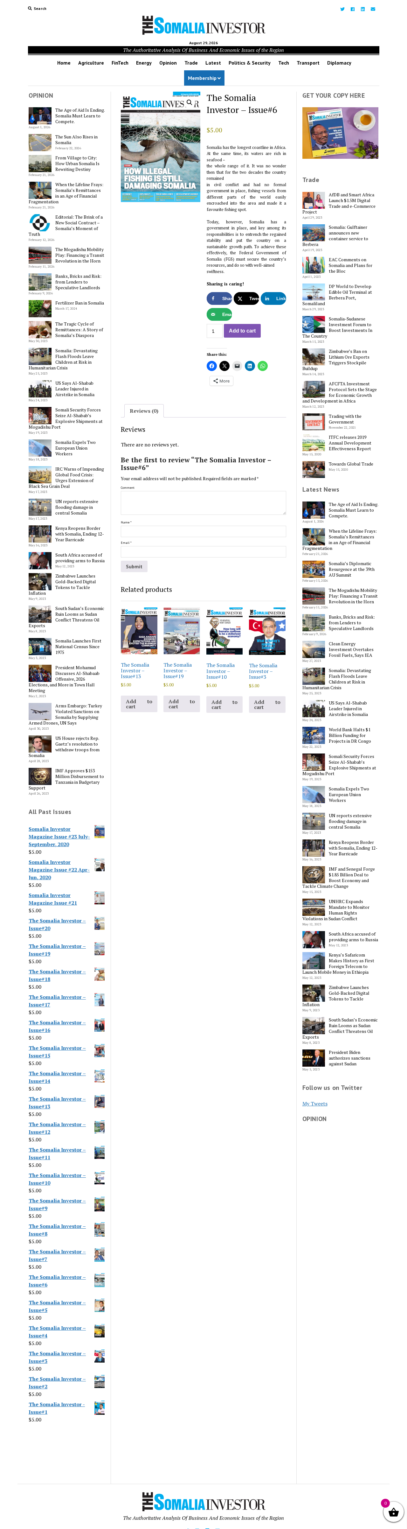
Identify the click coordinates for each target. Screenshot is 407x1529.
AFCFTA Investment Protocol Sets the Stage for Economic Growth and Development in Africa (339, 392)
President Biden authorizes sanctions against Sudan (349, 1058)
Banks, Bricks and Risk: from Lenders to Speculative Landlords (78, 282)
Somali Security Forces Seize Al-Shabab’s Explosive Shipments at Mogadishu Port (66, 418)
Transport (308, 63)
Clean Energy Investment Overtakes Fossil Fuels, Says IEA (351, 649)
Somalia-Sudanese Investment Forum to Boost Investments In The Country (337, 327)
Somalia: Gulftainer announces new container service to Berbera (335, 235)
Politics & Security (250, 63)
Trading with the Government (345, 419)
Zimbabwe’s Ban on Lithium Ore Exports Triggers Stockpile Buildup (336, 359)
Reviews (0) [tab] (144, 410)
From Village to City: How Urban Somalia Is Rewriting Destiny (77, 163)
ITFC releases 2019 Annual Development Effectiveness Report (350, 443)
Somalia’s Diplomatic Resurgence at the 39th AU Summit (352, 569)
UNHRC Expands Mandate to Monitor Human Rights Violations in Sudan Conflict (336, 910)
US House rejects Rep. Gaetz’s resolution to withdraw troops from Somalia (64, 746)
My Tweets (315, 1103)
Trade (191, 63)
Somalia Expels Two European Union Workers (75, 448)
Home (64, 63)
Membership (202, 78)
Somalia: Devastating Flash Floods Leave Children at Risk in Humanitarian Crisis (63, 359)
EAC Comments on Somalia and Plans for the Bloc (350, 265)
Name (126, 522)
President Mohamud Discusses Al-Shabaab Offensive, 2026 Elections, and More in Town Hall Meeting (64, 679)
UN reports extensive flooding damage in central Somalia (76, 507)
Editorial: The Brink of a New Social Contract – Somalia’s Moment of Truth (66, 225)
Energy (144, 63)
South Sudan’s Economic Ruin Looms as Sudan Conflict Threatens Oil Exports (66, 617)
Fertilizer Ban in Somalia (79, 303)
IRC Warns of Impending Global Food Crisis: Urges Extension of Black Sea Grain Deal (66, 477)
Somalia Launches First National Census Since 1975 (78, 646)
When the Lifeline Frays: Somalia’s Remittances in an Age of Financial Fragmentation (66, 193)
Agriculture (91, 63)
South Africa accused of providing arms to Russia (80, 558)
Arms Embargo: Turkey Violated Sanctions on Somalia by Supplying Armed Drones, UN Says (65, 714)
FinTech (120, 63)
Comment (128, 488)
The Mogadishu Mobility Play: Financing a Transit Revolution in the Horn (79, 255)
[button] (189, 102)
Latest (213, 63)
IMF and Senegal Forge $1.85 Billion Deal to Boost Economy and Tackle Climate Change (338, 877)
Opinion (168, 63)
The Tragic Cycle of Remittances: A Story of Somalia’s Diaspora (79, 329)
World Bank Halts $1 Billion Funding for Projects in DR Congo (350, 735)
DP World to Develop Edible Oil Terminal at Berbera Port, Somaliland (337, 295)
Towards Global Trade (351, 464)
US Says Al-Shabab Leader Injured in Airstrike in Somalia (74, 388)
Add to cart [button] (139, 704)
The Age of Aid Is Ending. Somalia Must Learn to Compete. (80, 115)
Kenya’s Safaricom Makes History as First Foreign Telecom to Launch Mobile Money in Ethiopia (338, 963)
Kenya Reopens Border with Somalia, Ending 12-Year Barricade (79, 534)
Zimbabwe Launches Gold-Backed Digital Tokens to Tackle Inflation (62, 584)
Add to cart (242, 330)
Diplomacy (339, 63)
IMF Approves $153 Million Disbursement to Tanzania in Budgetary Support (66, 779)
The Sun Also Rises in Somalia (76, 139)
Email (126, 543)
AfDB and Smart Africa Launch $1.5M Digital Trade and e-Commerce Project (339, 203)
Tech (283, 63)
